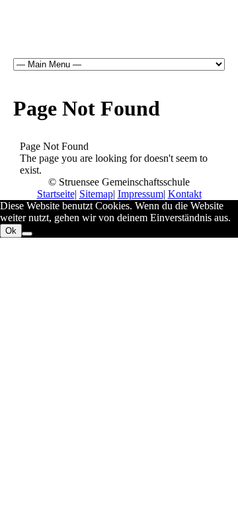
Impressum (140, 193)
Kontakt (185, 193)
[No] (27, 234)
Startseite (56, 193)
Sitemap (96, 193)
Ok (11, 231)
